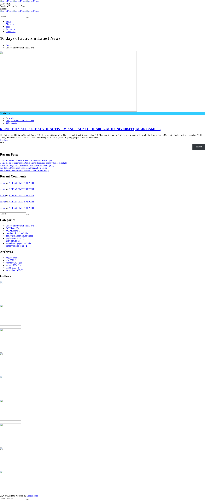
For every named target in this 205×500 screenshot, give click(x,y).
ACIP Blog (12, 228)
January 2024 (13, 265)
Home (8, 45)
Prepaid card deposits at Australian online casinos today (24, 170)
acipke (12, 118)
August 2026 (13, 257)
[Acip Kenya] (6, 1)
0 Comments (11, 123)
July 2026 (11, 260)
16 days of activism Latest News (20, 120)
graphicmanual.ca (15, 238)
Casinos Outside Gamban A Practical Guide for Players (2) (26, 160)
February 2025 (14, 263)
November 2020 (14, 270)
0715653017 (5, 4)
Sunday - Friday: (7, 6)
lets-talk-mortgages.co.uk (18, 243)
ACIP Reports (13, 231)
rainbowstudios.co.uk (16, 246)
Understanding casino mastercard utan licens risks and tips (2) (27, 165)
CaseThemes (32, 496)
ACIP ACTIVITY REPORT (21, 183)
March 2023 (12, 268)
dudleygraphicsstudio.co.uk (19, 236)
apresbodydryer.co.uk (17, 233)
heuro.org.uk (13, 241)
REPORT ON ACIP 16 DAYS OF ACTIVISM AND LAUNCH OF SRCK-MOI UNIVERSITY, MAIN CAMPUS (80, 129)
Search (3, 142)
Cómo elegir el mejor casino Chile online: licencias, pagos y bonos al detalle (33, 163)
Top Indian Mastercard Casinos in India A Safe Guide (23, 168)
